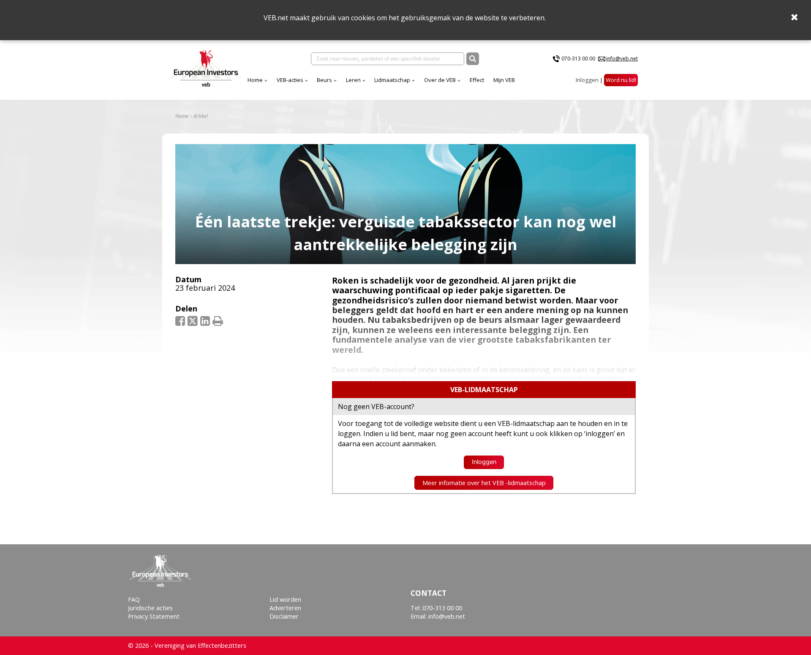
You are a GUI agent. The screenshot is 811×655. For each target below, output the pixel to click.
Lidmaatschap (392, 80)
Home (255, 80)
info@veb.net (622, 58)
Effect (477, 80)
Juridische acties (150, 608)
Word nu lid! (621, 80)
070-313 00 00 (578, 58)
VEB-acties (290, 80)
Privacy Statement (154, 616)
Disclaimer (284, 616)
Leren (353, 80)
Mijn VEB (504, 80)
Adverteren (285, 608)
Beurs (324, 80)
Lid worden (285, 599)
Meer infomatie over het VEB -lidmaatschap (484, 483)
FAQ (134, 599)
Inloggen (587, 80)
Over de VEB (440, 80)
